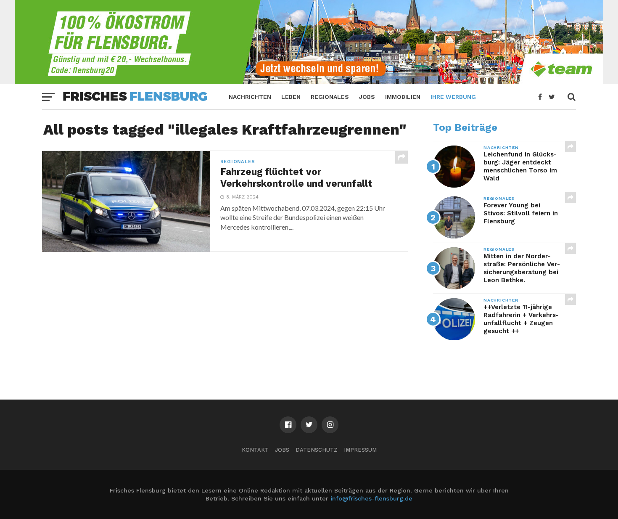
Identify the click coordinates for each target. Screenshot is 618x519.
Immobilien (402, 96)
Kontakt (255, 450)
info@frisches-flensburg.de (371, 498)
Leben (291, 96)
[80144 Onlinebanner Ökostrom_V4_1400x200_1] (309, 81)
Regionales (330, 96)
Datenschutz (317, 450)
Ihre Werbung (453, 96)
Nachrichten (250, 96)
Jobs (367, 96)
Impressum (360, 450)
